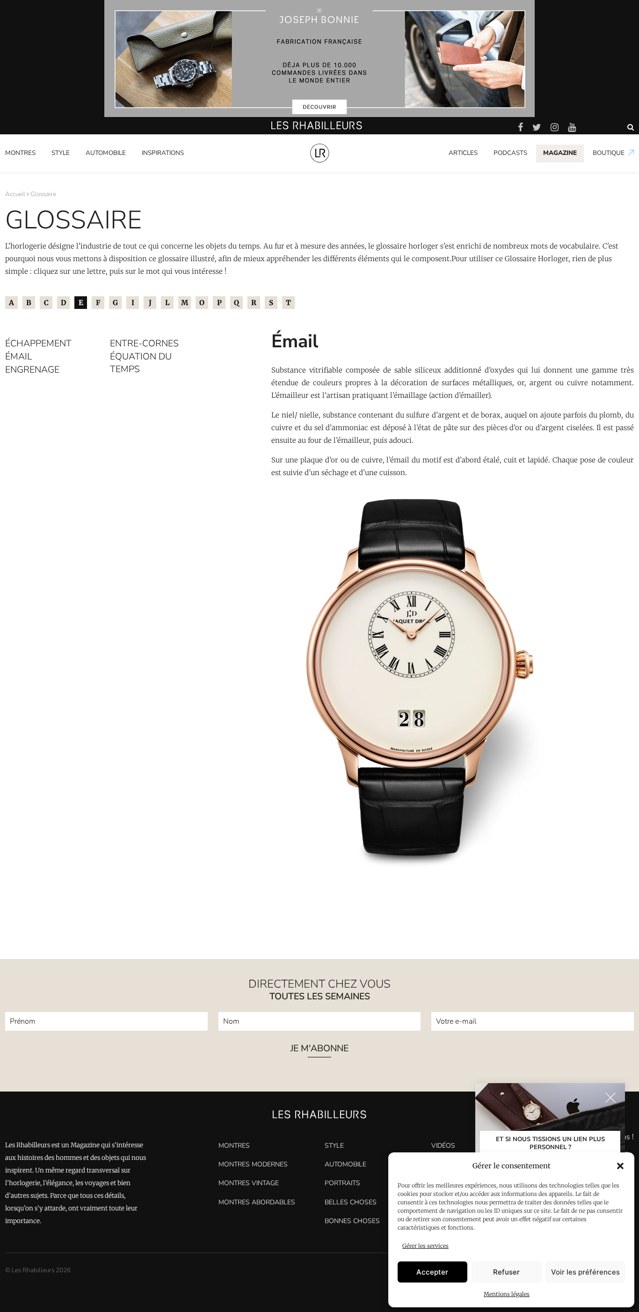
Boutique (608, 152)
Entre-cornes (144, 343)
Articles (463, 152)
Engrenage (32, 369)
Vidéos (443, 1145)
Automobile (106, 152)
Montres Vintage (248, 1183)
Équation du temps (141, 362)
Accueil (15, 194)
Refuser (506, 1272)
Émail (18, 356)
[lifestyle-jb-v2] (319, 58)
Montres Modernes (37, 169)
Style (60, 152)
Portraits (154, 169)
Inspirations (163, 152)
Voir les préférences (585, 1272)
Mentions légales (507, 1293)
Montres (20, 152)
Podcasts (510, 152)
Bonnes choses (352, 1221)
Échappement (38, 343)
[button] (620, 1166)
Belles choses (351, 1202)
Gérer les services (425, 1245)
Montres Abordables (256, 1202)
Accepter (432, 1272)
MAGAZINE (560, 152)
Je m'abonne (319, 1049)
